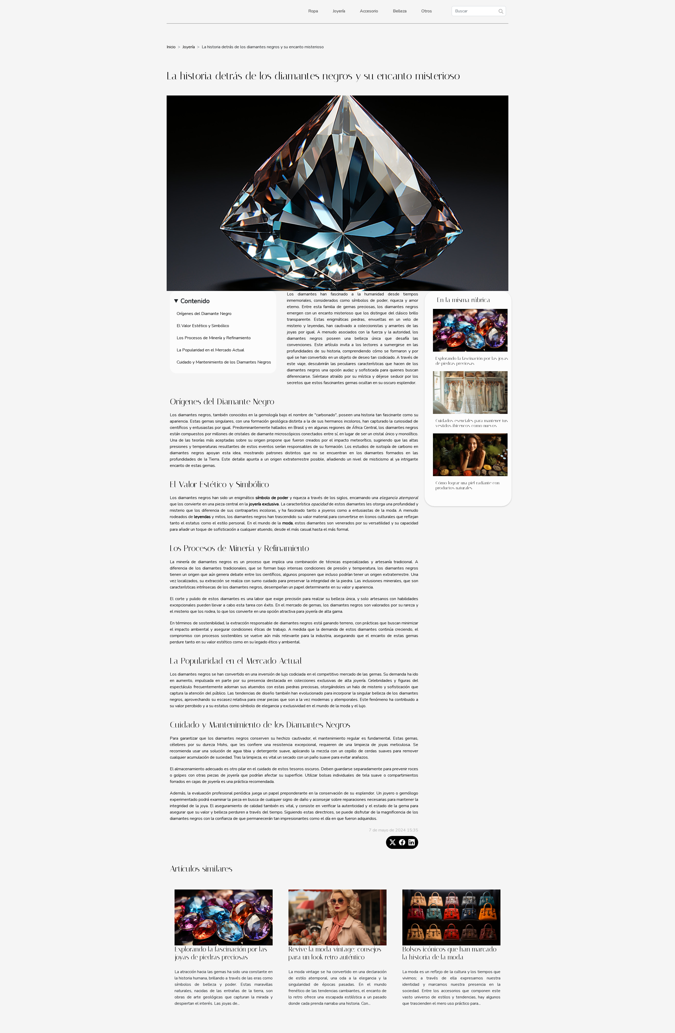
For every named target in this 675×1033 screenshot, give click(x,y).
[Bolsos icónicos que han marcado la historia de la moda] (451, 917)
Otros (426, 11)
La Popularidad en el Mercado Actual (210, 350)
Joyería (339, 11)
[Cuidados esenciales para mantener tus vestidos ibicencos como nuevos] (470, 392)
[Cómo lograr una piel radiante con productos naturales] (470, 454)
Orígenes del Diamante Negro (204, 314)
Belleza (400, 11)
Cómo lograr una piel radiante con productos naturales (467, 485)
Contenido (195, 301)
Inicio (171, 47)
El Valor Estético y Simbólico (203, 326)
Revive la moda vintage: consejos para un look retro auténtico (334, 953)
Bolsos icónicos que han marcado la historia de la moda (449, 953)
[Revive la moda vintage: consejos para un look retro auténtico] (337, 917)
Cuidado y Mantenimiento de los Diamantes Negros (224, 362)
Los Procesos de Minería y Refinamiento (214, 338)
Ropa (313, 11)
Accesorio (369, 11)
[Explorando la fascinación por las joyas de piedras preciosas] (470, 330)
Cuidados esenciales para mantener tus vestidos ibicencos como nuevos (472, 423)
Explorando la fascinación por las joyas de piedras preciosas (472, 361)
